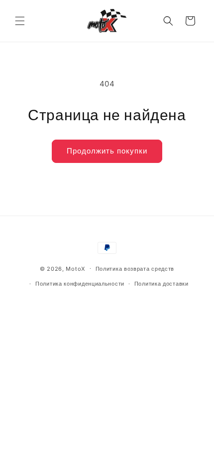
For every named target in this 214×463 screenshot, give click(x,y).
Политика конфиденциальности (79, 283)
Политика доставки (161, 283)
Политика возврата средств (135, 268)
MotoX (76, 268)
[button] (20, 21)
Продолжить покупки (107, 150)
